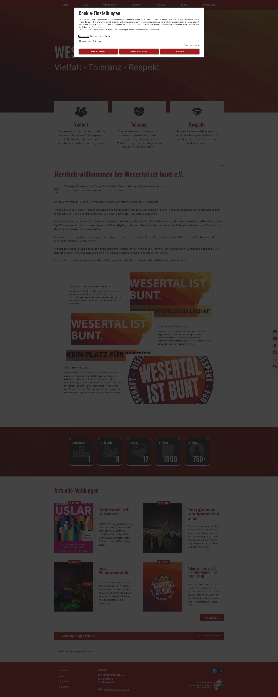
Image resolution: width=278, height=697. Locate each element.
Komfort (97, 41)
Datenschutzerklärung (100, 36)
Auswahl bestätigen (139, 51)
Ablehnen (180, 51)
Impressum (84, 36)
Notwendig (86, 41)
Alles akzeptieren (98, 51)
